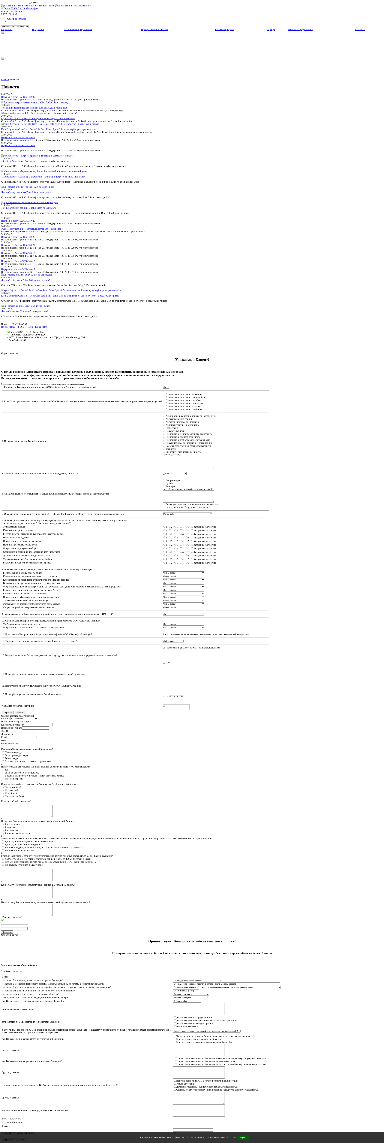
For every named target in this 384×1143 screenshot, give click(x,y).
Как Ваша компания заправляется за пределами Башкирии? (32, 1061)
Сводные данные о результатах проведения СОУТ (32, 345)
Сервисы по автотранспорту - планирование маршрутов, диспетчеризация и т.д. (217, 1089)
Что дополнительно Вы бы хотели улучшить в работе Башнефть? (35, 1110)
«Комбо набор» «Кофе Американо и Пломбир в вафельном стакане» (36, 161)
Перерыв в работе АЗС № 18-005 (18, 97)
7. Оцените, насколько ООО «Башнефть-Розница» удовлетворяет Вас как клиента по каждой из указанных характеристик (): (64, 522)
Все (45, 327)
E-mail (5, 976)
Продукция (38, 29)
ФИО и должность (11, 1118)
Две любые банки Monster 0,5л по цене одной (24, 311)
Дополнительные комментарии (18, 1009)
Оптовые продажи (224, 29)
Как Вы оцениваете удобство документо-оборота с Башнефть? (33, 1001)
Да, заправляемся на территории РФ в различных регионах (206, 1020)
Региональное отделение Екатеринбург (186, 397)
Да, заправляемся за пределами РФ (194, 1017)
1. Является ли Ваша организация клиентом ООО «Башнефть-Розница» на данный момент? (49, 387)
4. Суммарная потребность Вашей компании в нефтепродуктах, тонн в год (40, 473)
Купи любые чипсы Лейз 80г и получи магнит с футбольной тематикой (38, 118)
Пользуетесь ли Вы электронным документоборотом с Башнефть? (35, 997)
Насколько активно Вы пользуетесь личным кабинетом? (30, 994)
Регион (5, 718)
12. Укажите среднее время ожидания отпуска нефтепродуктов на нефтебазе (41, 641)
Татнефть (170, 486)
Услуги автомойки (185, 1083)
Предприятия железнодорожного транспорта (189, 434)
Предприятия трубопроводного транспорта (188, 440)
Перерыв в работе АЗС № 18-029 (18, 245)
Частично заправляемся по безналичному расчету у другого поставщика (213, 1036)
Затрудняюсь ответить (205, 527)
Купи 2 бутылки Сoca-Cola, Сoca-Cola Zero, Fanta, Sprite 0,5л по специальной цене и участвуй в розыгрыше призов (60, 295)
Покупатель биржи (175, 431)
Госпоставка (172, 428)
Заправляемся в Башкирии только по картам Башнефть (204, 1042)
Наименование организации (16, 721)
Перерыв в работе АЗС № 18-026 (18, 237)
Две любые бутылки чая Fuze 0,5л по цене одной (26, 192)
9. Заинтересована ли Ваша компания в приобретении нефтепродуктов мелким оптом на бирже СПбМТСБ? (57, 614)
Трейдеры (171, 449)
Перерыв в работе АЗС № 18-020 (18, 220)
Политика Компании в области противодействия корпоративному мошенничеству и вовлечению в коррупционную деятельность (73, 348)
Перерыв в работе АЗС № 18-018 (18, 253)
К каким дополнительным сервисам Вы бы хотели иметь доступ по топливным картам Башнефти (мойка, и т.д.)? (60, 1085)
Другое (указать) (10, 1050)
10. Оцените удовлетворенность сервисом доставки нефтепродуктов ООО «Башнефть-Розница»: (51, 620)
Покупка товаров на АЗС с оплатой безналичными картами (207, 1080)
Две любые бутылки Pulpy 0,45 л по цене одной (25, 280)
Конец (38, 327)
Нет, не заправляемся (187, 1026)
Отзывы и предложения (300, 29)
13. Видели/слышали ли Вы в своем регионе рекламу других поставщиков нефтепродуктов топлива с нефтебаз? (59, 655)
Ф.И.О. (5, 731)
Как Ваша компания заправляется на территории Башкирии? (33, 1039)
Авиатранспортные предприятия (182, 425)
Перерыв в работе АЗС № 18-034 (18, 145)
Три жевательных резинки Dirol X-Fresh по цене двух (28, 208)
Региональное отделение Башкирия (184, 394)
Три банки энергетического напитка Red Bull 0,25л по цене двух (34, 107)
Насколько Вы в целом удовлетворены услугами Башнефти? (32, 980)
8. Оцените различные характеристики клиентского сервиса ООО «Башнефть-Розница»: (47, 569)
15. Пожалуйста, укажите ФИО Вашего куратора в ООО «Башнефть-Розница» (42, 685)
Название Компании (12, 1122)
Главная (5, 79)
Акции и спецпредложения (78, 29)
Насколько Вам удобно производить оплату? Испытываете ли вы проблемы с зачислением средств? (53, 983)
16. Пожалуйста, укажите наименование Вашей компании (31, 694)
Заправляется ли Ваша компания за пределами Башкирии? (31, 1022)
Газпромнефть (173, 480)
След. (30, 327)
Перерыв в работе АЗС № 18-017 (18, 269)
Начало (5, 327)
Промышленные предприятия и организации (189, 443)
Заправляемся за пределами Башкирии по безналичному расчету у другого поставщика (221, 1058)
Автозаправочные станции (179, 419)
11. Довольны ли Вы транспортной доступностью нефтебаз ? (47, 634)
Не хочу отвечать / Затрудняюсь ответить (187, 507)
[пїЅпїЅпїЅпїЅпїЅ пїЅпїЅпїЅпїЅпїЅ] (73, 5)
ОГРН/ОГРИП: (9, 743)
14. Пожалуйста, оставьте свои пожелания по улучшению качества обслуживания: (44, 674)
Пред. (13, 327)
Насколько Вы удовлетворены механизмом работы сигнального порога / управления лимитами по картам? (56, 987)
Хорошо (243, 1137)
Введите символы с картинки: (18, 706)
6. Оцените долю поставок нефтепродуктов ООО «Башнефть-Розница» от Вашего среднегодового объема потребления (63, 514)
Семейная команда (16, 19)
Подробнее (231, 1137)
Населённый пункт (11, 728)
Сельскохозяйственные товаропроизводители (189, 446)
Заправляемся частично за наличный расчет (198, 1039)
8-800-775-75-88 (9, 13)
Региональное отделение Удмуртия (183, 406)
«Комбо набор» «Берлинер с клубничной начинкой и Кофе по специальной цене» (43, 176)
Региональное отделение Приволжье (184, 403)
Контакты (360, 29)
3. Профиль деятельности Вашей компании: (24, 441)
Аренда (271, 29)
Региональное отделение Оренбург (183, 400)
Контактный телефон (12, 724)
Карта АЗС (6, 29)
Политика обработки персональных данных (29, 342)
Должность (7, 734)
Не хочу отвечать (174, 696)
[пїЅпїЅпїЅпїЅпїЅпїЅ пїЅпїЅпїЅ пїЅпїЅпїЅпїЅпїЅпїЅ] (27, 5)
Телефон (6, 1126)
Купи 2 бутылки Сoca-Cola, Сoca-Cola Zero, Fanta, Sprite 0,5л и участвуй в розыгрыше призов (49, 129)
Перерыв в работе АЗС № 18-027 (18, 137)
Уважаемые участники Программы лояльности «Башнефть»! (32, 229)
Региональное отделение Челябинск (184, 409)
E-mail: (4, 737)
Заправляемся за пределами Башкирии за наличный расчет (206, 1061)
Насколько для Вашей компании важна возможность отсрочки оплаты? (38, 990)
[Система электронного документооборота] (22, 77)
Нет (168, 663)
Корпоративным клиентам (154, 29)
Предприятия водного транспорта (183, 437)
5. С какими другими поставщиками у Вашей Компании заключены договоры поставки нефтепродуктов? (56, 493)
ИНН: (4, 740)
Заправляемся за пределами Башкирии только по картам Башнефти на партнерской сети (221, 1064)
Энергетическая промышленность (183, 452)
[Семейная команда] (22, 56)
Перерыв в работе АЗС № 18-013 (18, 261)
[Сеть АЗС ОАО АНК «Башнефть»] (19, 8)
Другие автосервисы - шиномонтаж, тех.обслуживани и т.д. (207, 1086)
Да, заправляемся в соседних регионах (196, 1023)
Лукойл (169, 483)
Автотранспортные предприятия (182, 422)
